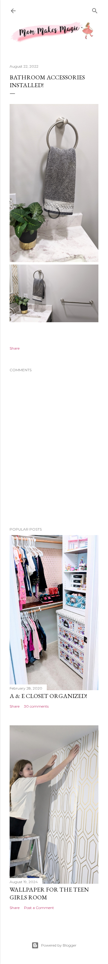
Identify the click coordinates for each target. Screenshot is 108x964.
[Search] (94, 10)
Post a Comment (39, 907)
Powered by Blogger (58, 945)
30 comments (36, 706)
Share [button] (15, 348)
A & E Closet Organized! (48, 696)
